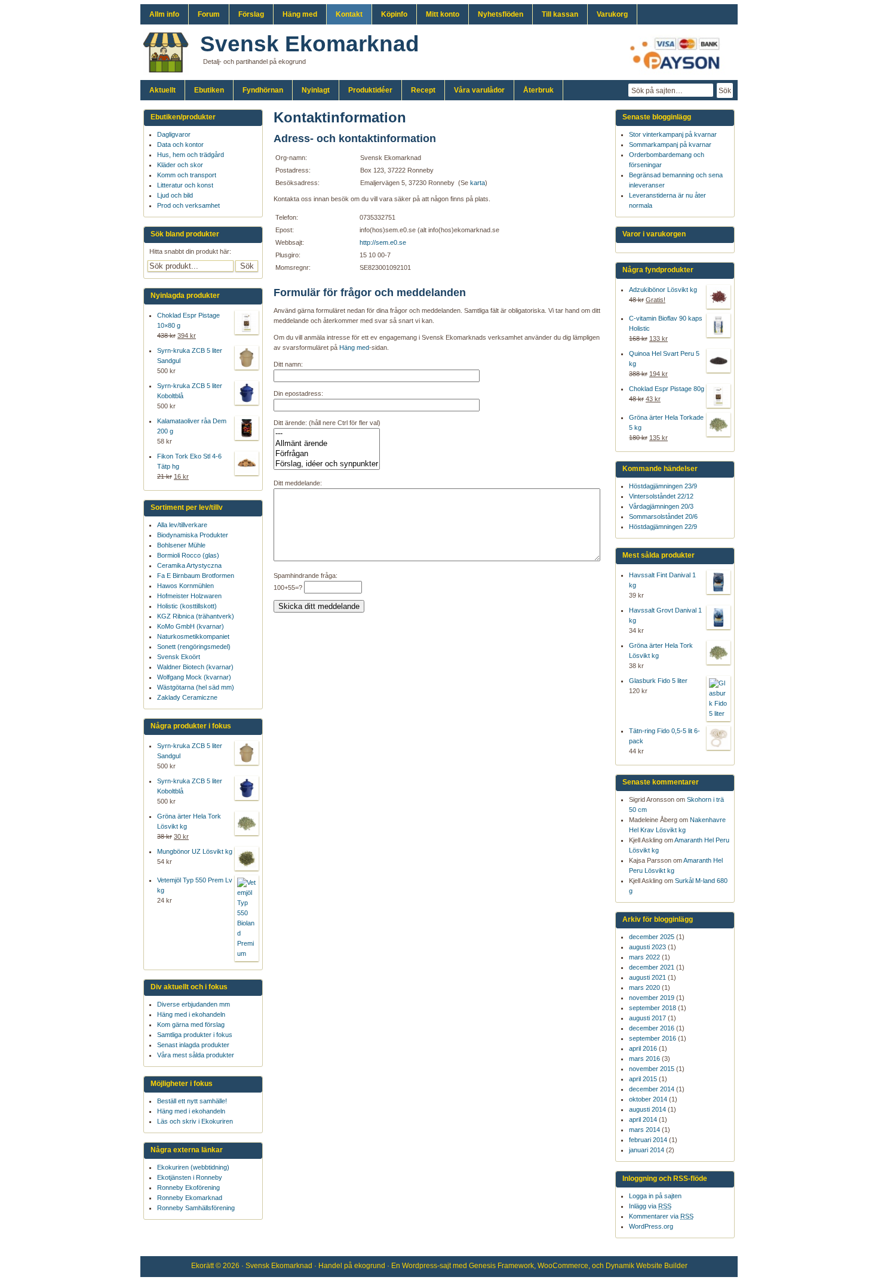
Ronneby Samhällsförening (196, 1207)
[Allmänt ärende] (326, 444)
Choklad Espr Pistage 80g (666, 388)
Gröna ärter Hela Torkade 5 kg (666, 422)
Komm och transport (186, 175)
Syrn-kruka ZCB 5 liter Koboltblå (189, 390)
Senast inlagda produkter (193, 1044)
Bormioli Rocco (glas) (188, 555)
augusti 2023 (647, 946)
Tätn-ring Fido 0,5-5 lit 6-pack (664, 735)
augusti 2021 (647, 977)
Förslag (251, 14)
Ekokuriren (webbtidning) (193, 1167)
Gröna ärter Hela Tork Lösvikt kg (661, 650)
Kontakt (349, 14)
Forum (209, 14)
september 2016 (652, 1038)
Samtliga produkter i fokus (194, 1034)
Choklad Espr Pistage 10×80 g (188, 320)
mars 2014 (644, 1129)
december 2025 (651, 936)
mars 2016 (644, 1058)
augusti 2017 (647, 1018)
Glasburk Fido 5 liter (658, 680)
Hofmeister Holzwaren (189, 595)
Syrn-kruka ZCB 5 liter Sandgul (189, 355)
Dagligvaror (174, 134)
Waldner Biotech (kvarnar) (195, 666)
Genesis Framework (501, 1266)
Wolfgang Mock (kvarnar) (194, 677)
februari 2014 (648, 1139)
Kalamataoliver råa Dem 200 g (191, 426)
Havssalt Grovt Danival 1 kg (665, 615)
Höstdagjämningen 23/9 (663, 486)
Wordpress (419, 1266)
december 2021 (651, 967)
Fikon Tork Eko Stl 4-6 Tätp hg (189, 461)
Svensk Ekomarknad (309, 44)
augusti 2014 (647, 1109)
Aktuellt (162, 90)
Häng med (300, 14)
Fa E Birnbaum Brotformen (195, 575)
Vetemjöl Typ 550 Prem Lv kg (194, 885)
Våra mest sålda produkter (195, 1055)
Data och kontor (180, 144)
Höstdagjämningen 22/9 (663, 526)
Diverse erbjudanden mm (193, 1004)
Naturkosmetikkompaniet (193, 636)
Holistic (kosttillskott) (187, 606)
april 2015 (643, 1078)
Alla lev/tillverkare (182, 524)
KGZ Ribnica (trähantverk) (195, 616)
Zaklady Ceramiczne (187, 697)
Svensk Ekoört (178, 656)
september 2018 (652, 1007)
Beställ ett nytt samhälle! (192, 1101)
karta (477, 182)
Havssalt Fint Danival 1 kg (662, 580)
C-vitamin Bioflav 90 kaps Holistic (665, 323)
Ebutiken (209, 90)
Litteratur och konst (185, 185)
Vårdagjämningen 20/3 (661, 506)
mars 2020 (644, 987)
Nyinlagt (316, 90)
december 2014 (651, 1089)
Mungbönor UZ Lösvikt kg (194, 851)
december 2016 (651, 1028)
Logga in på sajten (655, 1195)
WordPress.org (651, 1226)
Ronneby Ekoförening (188, 1187)
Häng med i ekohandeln (191, 1014)
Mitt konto (442, 14)
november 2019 (651, 997)
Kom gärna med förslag (191, 1024)
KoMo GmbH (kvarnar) (190, 626)
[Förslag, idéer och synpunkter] (326, 464)
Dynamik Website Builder (646, 1266)
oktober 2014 (648, 1099)
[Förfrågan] (326, 454)
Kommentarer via (661, 1216)
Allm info (164, 14)
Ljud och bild (175, 195)
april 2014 (643, 1119)
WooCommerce (563, 1266)
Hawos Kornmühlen (185, 585)
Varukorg (612, 14)
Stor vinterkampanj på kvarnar (673, 134)
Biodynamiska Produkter (192, 535)
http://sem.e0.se (383, 242)
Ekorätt (202, 1266)
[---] (326, 434)
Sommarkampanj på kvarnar (670, 144)
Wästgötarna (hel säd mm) (195, 687)
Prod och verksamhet (188, 205)
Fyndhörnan (262, 90)
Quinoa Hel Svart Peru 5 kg (664, 358)
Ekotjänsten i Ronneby (189, 1177)
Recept (423, 90)
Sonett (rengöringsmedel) (194, 646)
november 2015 (651, 1068)
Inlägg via (650, 1206)
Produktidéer (370, 90)
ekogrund (369, 1266)
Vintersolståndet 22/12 (661, 496)
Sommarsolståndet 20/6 (663, 516)
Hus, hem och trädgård (190, 154)
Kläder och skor (180, 164)
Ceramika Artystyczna (189, 565)
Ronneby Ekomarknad (189, 1197)
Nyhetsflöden (500, 14)
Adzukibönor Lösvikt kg (663, 289)
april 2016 (643, 1048)
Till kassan (560, 14)
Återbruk (538, 90)
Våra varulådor (479, 90)
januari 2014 (646, 1149)
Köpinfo (394, 14)
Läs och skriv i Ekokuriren (195, 1121)
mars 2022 (644, 957)
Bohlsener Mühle (181, 545)
